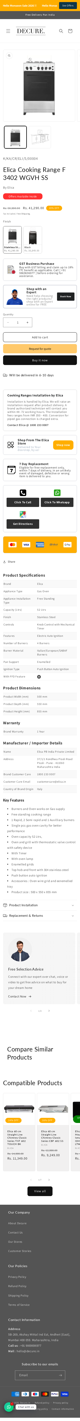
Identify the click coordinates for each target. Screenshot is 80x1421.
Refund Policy (17, 1286)
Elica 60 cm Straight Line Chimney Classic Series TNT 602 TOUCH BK (17, 1138)
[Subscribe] (60, 1375)
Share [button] (11, 561)
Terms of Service (19, 1305)
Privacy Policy (17, 1277)
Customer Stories (19, 1251)
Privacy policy (60, 1402)
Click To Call (22, 502)
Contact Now (17, 996)
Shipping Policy (18, 1295)
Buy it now (40, 360)
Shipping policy (39, 1408)
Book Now (65, 296)
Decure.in (25, 1402)
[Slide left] (30, 1010)
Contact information (63, 1408)
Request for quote (40, 349)
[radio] (12, 239)
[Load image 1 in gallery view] (15, 137)
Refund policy (42, 1402)
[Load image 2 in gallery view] (40, 137)
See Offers (68, 5)
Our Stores (15, 1242)
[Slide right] (49, 1010)
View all (40, 1191)
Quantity (8, 314)
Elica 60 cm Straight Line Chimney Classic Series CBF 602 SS (52, 1136)
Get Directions (23, 524)
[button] (8, 31)
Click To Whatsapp (57, 502)
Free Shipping (23, 213)
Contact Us (15, 1232)
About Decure (17, 1223)
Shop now (63, 445)
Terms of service (18, 1408)
